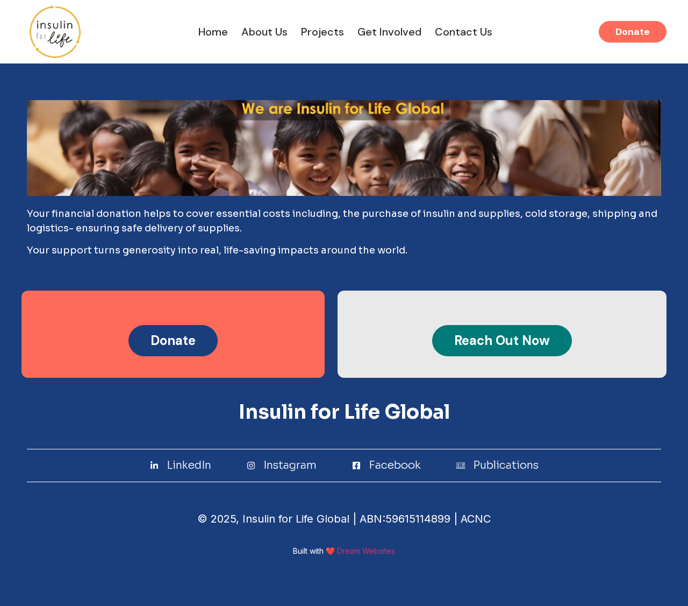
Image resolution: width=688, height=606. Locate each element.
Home (213, 31)
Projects (322, 31)
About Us (264, 31)
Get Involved (389, 31)
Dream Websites (366, 550)
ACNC (474, 518)
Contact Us (463, 31)
